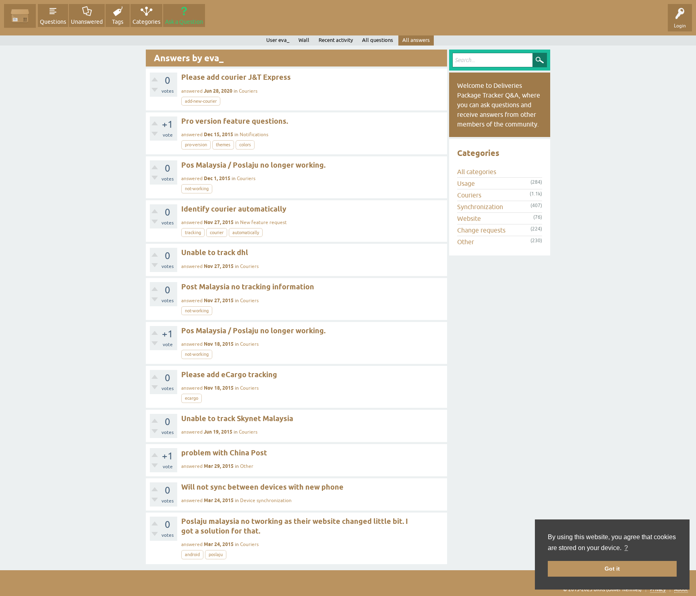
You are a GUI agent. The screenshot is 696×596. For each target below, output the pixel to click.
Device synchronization (266, 500)
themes (223, 144)
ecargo (191, 398)
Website (469, 218)
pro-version (196, 144)
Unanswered (87, 22)
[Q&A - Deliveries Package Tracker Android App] (20, 16)
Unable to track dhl (214, 252)
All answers (416, 40)
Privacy (658, 589)
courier (217, 232)
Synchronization (480, 206)
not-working (197, 188)
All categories (476, 171)
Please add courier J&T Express (236, 77)
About (681, 589)
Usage (466, 183)
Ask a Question (184, 22)
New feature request (263, 222)
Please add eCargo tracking (229, 374)
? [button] (626, 547)
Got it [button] (612, 568)
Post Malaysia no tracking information (247, 286)
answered (192, 91)
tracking (193, 232)
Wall (303, 40)
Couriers (248, 91)
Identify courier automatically (233, 209)
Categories (146, 22)
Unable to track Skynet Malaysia (237, 418)
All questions (377, 40)
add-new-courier (201, 101)
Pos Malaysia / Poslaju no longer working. (253, 165)
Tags (117, 22)
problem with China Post (224, 453)
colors (245, 144)
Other (246, 466)
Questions (53, 22)
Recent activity (336, 40)
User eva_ (277, 40)
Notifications (254, 134)
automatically (245, 232)
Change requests (481, 230)
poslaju (216, 554)
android (192, 554)
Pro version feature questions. (234, 121)
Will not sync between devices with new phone (262, 487)
